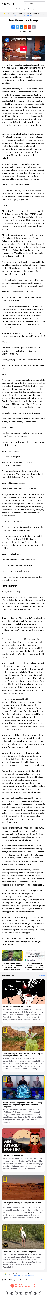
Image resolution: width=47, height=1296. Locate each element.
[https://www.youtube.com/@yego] (30, 1293)
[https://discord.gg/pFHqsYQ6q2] (39, 1293)
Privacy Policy (40, 1280)
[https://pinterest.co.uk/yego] (26, 1293)
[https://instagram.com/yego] (16, 1293)
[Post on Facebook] (13, 27)
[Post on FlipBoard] (29, 27)
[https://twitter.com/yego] (12, 1293)
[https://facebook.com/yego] (7, 1293)
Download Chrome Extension (22, 15)
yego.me (7, 3)
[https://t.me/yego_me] (35, 1293)
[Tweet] (17, 27)
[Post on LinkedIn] (21, 27)
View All (42, 976)
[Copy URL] (34, 27)
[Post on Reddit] (25, 27)
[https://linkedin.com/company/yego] (21, 1293)
